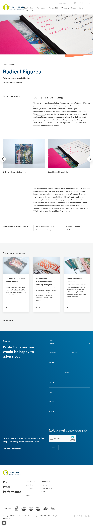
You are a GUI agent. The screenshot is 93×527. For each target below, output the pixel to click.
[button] (4, 523)
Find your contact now (12, 448)
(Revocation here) (80, 431)
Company (65, 8)
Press (32, 8)
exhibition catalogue (45, 103)
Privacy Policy (46, 488)
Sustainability (54, 8)
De (86, 3)
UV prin (83, 202)
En (89, 3)
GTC (43, 492)
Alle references (8, 320)
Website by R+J (8, 518)
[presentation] (3, 159)
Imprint (44, 485)
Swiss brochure (67, 188)
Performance (41, 8)
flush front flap (84, 188)
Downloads (45, 481)
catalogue (41, 114)
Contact (29, 11)
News (81, 8)
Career (73, 8)
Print (26, 8)
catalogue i (43, 188)
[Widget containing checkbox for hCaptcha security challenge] (62, 438)
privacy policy (61, 430)
